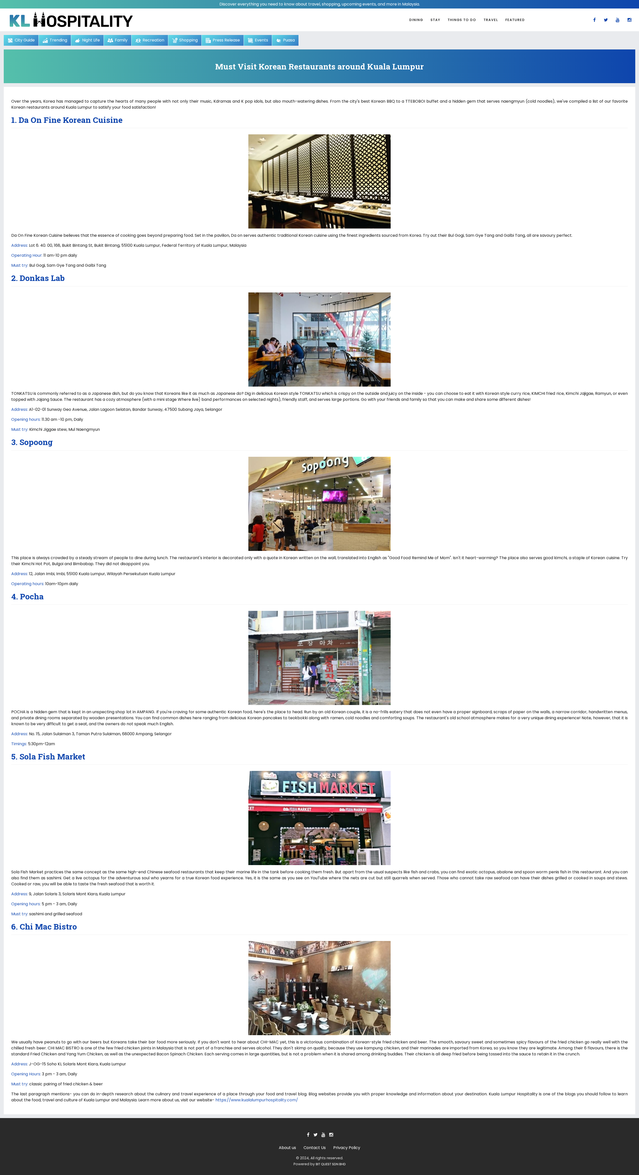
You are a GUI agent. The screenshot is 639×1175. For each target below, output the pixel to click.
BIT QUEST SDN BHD (331, 1164)
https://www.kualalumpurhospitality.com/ (256, 1100)
